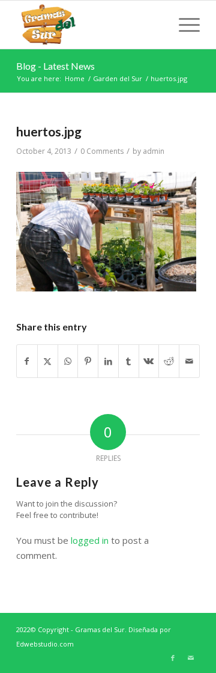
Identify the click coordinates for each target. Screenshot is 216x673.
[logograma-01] (89, 25)
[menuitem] (183, 25)
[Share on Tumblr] (129, 361)
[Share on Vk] (149, 361)
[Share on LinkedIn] (108, 361)
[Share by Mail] (189, 361)
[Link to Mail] (191, 658)
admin (153, 151)
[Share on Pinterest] (88, 361)
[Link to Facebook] (173, 658)
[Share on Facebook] (27, 361)
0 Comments (102, 151)
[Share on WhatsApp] (68, 361)
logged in (90, 540)
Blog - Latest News (55, 66)
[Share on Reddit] (169, 361)
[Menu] (183, 25)
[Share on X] (48, 361)
